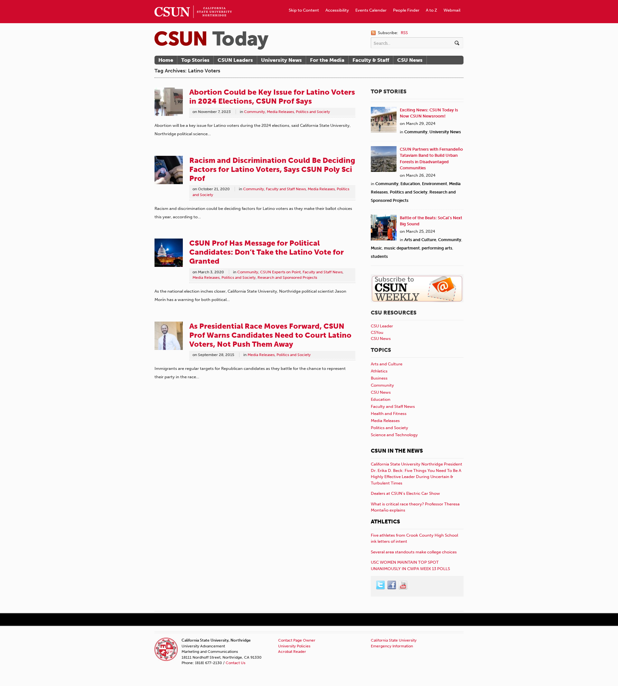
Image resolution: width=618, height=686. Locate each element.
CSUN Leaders (235, 60)
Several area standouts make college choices (414, 552)
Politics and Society (313, 111)
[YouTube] (403, 585)
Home (165, 60)
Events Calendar (371, 10)
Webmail (452, 10)
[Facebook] (392, 585)
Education (410, 183)
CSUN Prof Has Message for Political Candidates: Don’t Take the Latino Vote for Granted (266, 252)
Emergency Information (392, 646)
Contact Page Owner (296, 640)
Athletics (379, 371)
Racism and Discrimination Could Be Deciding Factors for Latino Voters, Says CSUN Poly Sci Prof (272, 169)
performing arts (437, 248)
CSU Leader (382, 326)
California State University (394, 640)
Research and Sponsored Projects (287, 277)
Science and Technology (394, 434)
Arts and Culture (420, 239)
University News (281, 60)
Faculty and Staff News (286, 189)
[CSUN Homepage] (193, 2)
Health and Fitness (389, 413)
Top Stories (195, 60)
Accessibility (337, 10)
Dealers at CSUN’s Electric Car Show (405, 493)
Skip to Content (304, 10)
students (379, 256)
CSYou (377, 332)
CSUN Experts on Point (280, 272)
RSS (404, 32)
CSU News (410, 60)
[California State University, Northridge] (211, 40)
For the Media (327, 60)
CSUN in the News (397, 450)
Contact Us (235, 663)
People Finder (406, 10)
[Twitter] (381, 585)
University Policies (294, 646)
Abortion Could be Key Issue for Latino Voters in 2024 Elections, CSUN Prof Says (272, 97)
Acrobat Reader (292, 651)
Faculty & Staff (370, 60)
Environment (434, 183)
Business (379, 378)
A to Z (431, 10)
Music (376, 248)
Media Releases (280, 111)
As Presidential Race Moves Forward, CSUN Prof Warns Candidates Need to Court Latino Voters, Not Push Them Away (270, 335)
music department (402, 248)
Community (254, 111)
